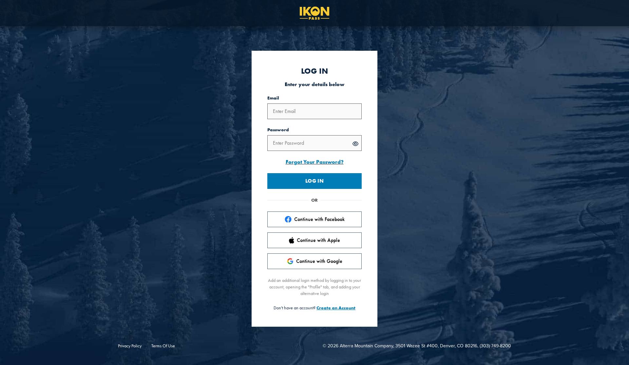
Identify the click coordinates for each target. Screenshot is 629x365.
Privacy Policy (130, 346)
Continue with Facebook (319, 219)
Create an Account (335, 308)
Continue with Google (319, 261)
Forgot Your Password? (315, 161)
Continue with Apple (318, 240)
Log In (314, 180)
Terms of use (163, 346)
